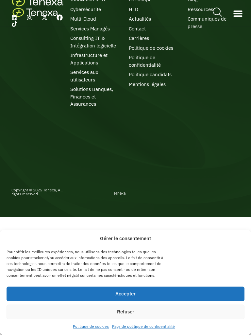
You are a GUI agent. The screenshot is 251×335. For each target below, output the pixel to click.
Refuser (125, 312)
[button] (237, 13)
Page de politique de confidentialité (143, 326)
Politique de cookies (91, 326)
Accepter (125, 294)
